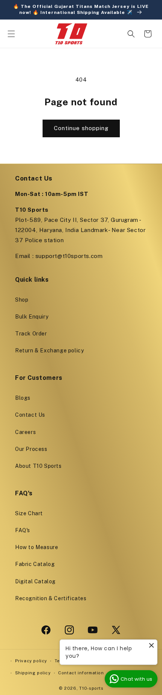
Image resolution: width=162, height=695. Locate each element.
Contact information (81, 673)
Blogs (23, 398)
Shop (21, 300)
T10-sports (91, 688)
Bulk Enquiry (31, 317)
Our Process (31, 449)
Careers (25, 432)
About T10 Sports (38, 466)
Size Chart (29, 513)
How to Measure (36, 547)
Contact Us (30, 415)
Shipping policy (33, 673)
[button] (11, 34)
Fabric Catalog (35, 564)
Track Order (31, 334)
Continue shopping (81, 128)
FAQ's (22, 530)
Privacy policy (31, 661)
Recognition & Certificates (51, 598)
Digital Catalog (35, 581)
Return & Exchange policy (49, 351)
